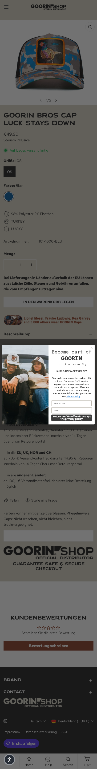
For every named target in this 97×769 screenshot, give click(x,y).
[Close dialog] (91, 347)
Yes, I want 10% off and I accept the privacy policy (71, 417)
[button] (9, 759)
